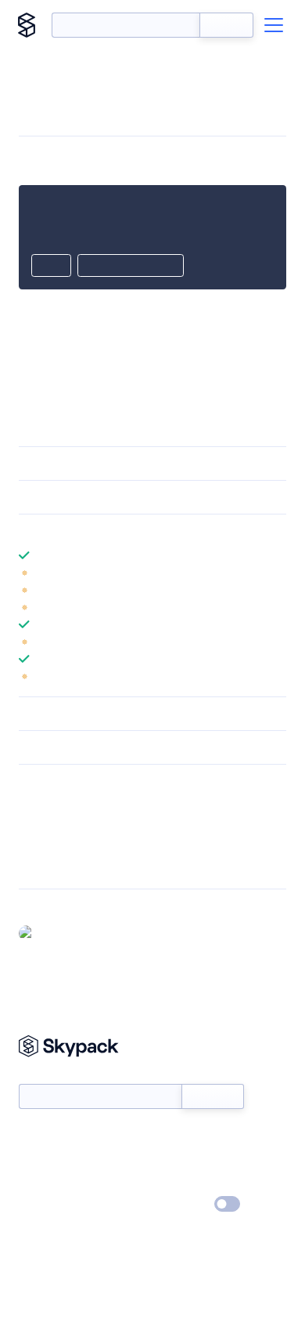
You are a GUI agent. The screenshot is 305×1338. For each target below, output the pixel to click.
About (34, 1159)
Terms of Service (196, 1182)
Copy (51, 267)
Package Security (60, 805)
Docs (31, 1136)
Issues (33, 845)
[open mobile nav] (273, 25)
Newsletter (45, 1076)
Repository (45, 866)
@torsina (62, 932)
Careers (37, 1182)
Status (171, 1136)
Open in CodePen (131, 267)
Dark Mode (180, 1204)
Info (276, 572)
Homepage (46, 825)
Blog (166, 1159)
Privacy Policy (51, 1205)
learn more (131, 531)
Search (226, 25)
